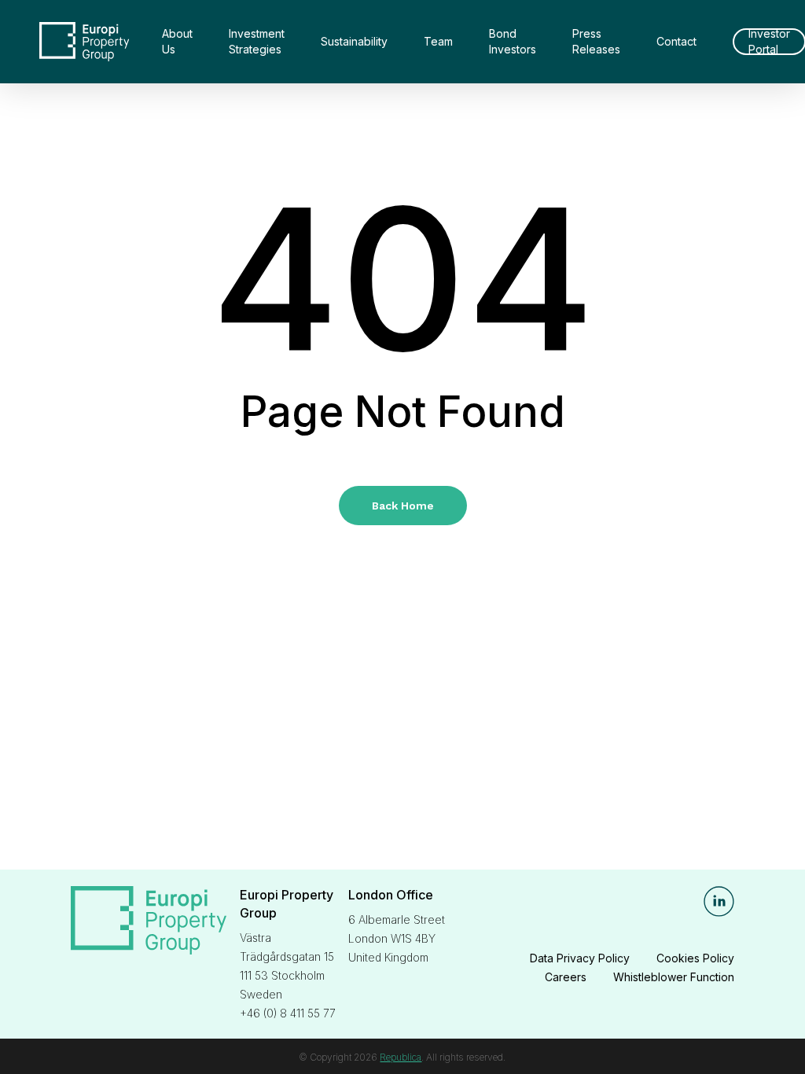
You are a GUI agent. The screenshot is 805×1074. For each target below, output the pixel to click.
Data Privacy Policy (580, 958)
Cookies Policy (695, 958)
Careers (565, 977)
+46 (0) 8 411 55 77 (288, 1013)
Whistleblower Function (673, 977)
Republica (400, 1057)
